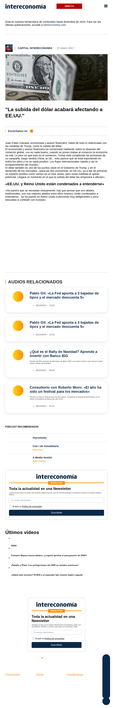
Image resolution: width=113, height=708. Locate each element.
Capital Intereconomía (35, 48)
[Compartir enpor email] (106, 682)
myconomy (11, 681)
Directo (69, 6)
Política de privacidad (32, 506)
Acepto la (27, 506)
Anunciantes (11, 686)
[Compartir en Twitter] (106, 664)
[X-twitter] (70, 660)
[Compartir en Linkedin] (106, 670)
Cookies (40, 696)
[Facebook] (79, 660)
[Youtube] (88, 660)
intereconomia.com (54, 24)
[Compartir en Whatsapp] (106, 676)
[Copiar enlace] (106, 688)
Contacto (40, 681)
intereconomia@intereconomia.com (85, 682)
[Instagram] (97, 660)
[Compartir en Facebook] (106, 659)
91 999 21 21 (73, 687)
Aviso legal (42, 686)
